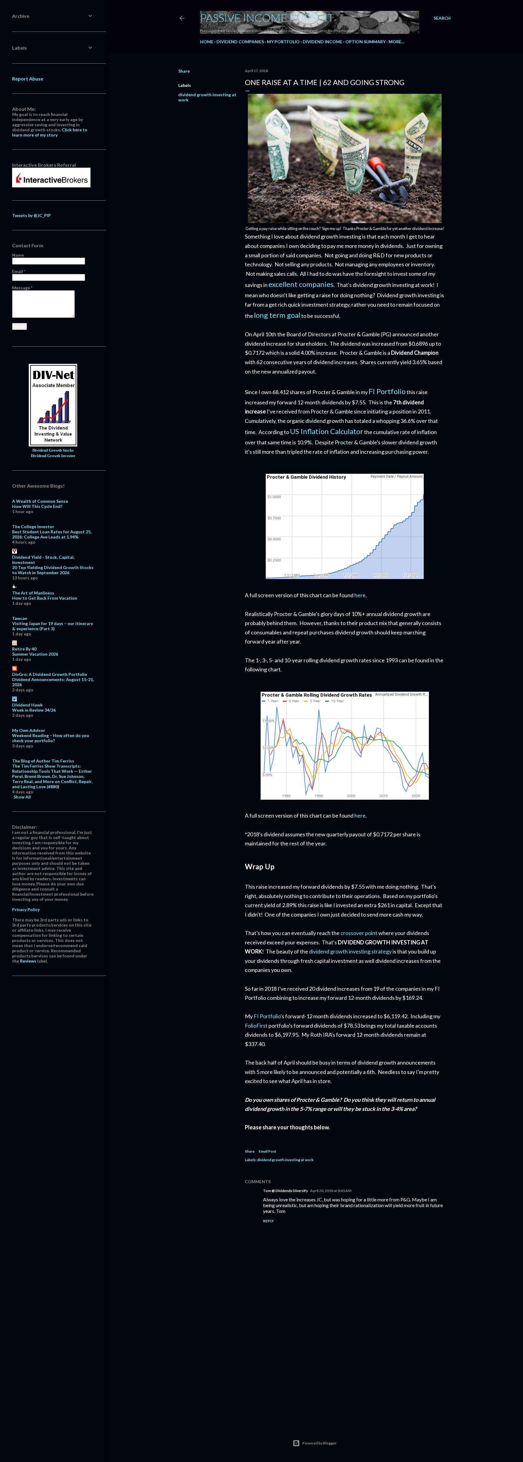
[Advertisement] (345, 1367)
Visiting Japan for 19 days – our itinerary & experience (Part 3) (52, 626)
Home (206, 41)
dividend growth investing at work (285, 1159)
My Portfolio (283, 41)
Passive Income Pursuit (267, 17)
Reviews (28, 960)
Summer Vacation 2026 (35, 654)
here (360, 595)
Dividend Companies (240, 41)
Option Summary (365, 41)
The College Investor (33, 526)
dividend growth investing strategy (350, 951)
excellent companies (301, 284)
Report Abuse (27, 78)
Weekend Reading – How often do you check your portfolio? (50, 738)
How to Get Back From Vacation (44, 598)
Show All (22, 796)
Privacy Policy (26, 909)
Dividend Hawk (27, 704)
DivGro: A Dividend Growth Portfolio (49, 674)
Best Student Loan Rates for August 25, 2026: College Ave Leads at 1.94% (51, 534)
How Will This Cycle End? (37, 506)
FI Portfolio (387, 391)
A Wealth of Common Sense (40, 501)
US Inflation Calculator (326, 431)
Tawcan (19, 618)
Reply (268, 1221)
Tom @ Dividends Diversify (285, 1190)
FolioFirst (256, 1025)
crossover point (358, 933)
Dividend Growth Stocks (53, 450)
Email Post (267, 1151)
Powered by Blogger (319, 1443)
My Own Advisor (28, 730)
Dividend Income (322, 41)
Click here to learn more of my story (49, 132)
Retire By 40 (24, 648)
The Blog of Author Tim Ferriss (43, 760)
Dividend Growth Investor (53, 456)
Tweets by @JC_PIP (31, 215)
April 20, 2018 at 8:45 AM (330, 1190)
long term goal (277, 315)
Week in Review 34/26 (34, 710)
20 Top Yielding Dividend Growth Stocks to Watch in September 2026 (53, 570)
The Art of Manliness (33, 592)
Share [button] (184, 71)
